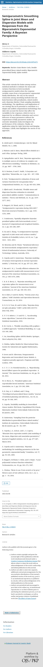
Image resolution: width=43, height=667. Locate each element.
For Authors (7, 629)
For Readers (7, 626)
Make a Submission (12, 613)
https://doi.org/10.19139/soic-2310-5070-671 (22, 62)
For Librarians (8, 632)
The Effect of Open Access (27, 598)
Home (4, 7)
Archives (12, 7)
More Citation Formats (11, 516)
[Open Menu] (2, 2)
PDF (6, 483)
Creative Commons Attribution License (24, 561)
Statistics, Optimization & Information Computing (23, 2)
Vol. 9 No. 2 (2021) (23, 7)
